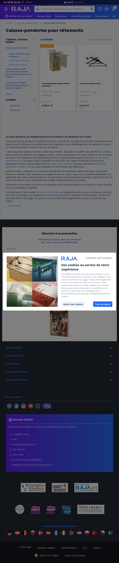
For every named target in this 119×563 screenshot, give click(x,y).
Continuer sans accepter (99, 257)
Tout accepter (102, 304)
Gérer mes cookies (73, 304)
